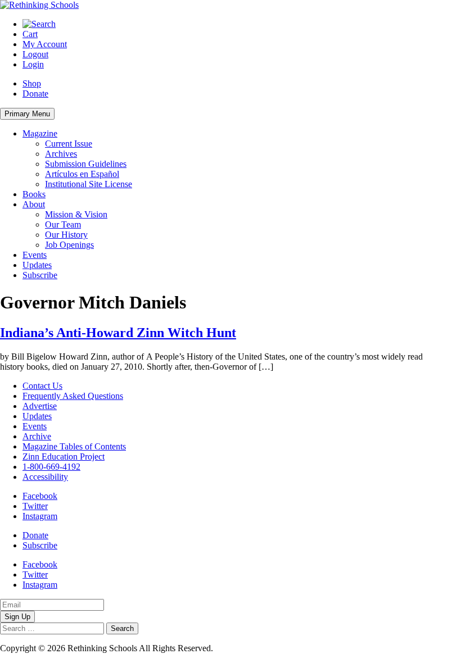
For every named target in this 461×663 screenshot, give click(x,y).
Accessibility (45, 477)
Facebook (39, 496)
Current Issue (68, 143)
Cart (30, 34)
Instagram (39, 516)
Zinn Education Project (63, 456)
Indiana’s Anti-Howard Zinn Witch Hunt (118, 332)
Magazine (39, 133)
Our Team (63, 224)
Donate (35, 93)
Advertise (39, 406)
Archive (36, 436)
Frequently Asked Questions (72, 396)
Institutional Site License (88, 184)
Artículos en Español (82, 174)
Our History (66, 234)
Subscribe (39, 275)
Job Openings (69, 244)
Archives (61, 153)
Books (34, 194)
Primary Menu (27, 114)
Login (33, 64)
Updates (37, 265)
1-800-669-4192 (51, 466)
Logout (35, 54)
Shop (31, 83)
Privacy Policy (241, 648)
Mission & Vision (76, 214)
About (33, 204)
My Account (44, 44)
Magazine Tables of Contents (74, 446)
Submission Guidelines (85, 164)
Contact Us (42, 385)
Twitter (35, 506)
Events (34, 255)
